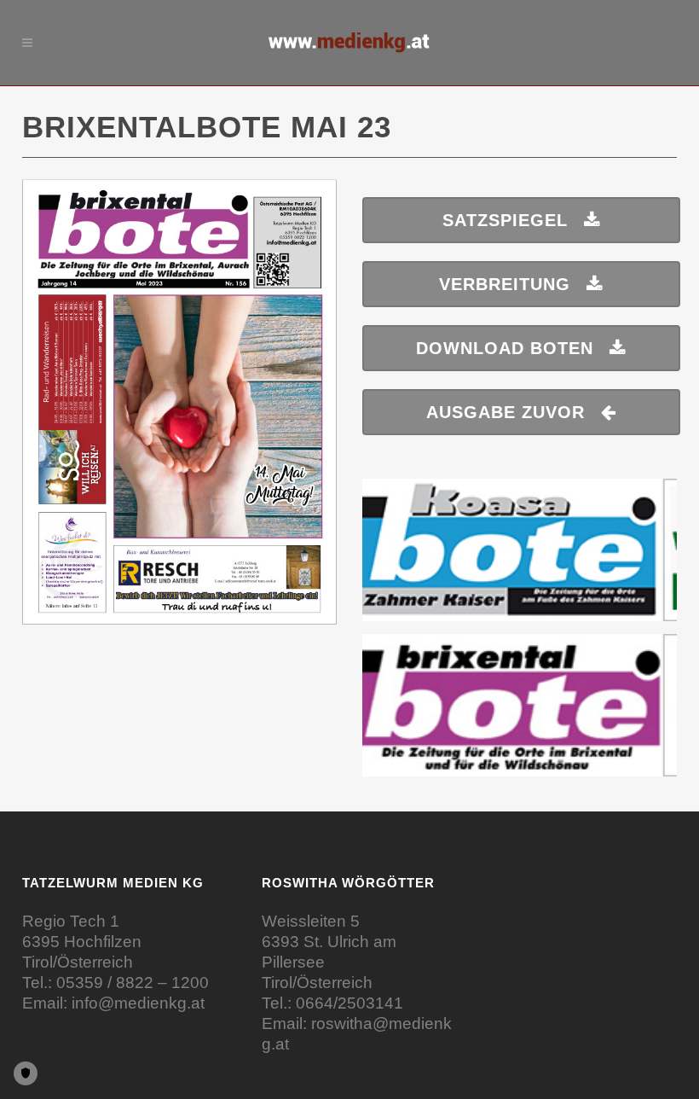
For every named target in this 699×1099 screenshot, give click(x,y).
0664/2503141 (349, 1003)
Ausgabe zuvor (505, 412)
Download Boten (504, 348)
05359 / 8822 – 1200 (132, 982)
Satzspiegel (505, 220)
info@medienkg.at (138, 1003)
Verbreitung (504, 284)
